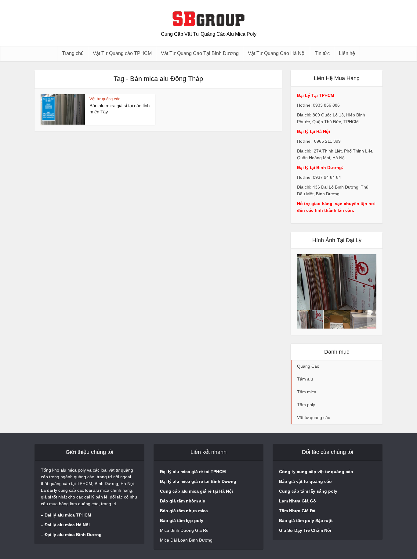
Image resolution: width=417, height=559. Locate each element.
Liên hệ (347, 53)
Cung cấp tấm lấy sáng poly (308, 491)
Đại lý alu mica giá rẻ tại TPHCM (193, 471)
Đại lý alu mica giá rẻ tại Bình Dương (198, 481)
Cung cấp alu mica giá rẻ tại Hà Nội (196, 491)
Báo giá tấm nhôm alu (183, 500)
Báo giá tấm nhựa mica (184, 510)
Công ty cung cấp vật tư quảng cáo (316, 471)
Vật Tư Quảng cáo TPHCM (122, 53)
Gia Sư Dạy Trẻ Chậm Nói (305, 530)
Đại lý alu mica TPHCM (68, 515)
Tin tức (322, 53)
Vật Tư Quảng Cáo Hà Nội (277, 53)
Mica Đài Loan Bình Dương (186, 540)
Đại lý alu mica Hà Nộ (67, 524)
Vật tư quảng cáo (104, 99)
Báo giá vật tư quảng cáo (305, 481)
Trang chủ (73, 53)
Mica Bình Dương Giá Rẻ (184, 530)
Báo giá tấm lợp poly (181, 520)
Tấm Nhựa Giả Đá (297, 510)
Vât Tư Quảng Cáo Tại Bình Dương (200, 53)
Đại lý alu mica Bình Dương (73, 534)
